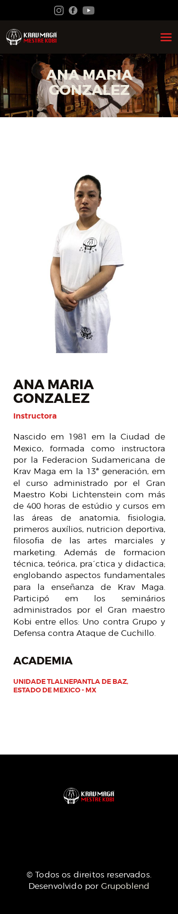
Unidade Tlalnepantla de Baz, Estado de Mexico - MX (70, 685)
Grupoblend (125, 886)
